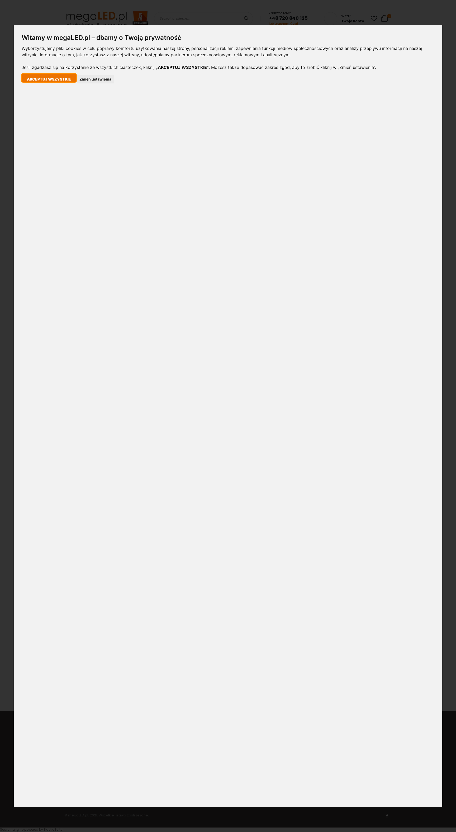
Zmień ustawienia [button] (95, 79)
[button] (49, 78)
